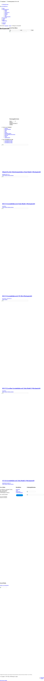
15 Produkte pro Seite (8, 140)
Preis (5, 131)
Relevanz (6, 135)
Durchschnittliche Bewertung (10, 134)
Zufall (6, 136)
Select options (4, 175)
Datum (6, 132)
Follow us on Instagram (4, 585)
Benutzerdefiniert (8, 129)
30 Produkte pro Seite (8, 141)
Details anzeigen (11, 175)
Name (6, 130)
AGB (17, 490)
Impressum (18, 489)
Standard (6, 128)
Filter (32, 30)
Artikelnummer (7, 137)
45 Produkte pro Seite (8, 142)
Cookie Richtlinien (19, 492)
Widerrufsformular (19, 495)
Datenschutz (18, 491)
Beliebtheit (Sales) (8, 133)
